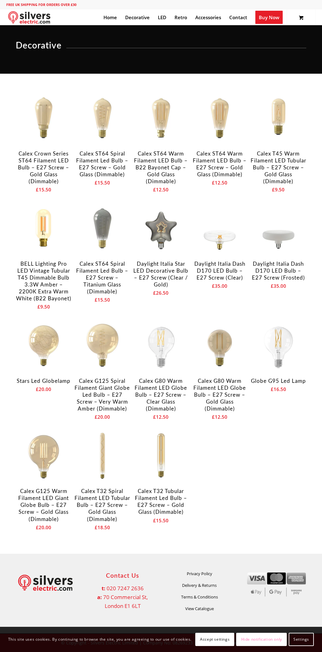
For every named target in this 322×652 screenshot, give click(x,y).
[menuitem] (110, 17)
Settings (301, 639)
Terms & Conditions (199, 597)
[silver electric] (29, 17)
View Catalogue (199, 608)
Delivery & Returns (199, 585)
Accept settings (215, 639)
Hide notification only (261, 639)
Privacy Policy (199, 573)
